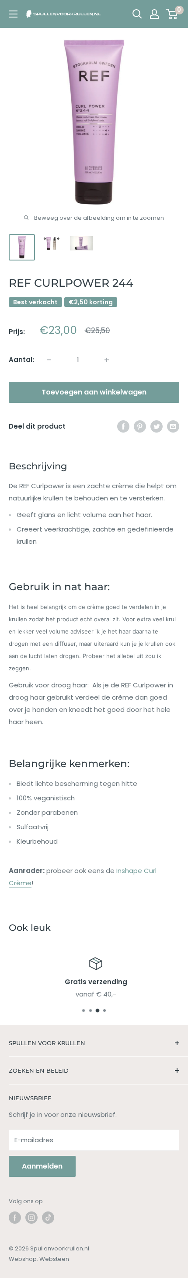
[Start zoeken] (137, 14)
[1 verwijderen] (106, 360)
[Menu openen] (13, 14)
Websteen (54, 1259)
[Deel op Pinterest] (140, 426)
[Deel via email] (173, 426)
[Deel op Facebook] (123, 426)
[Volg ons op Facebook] (15, 1217)
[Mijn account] (154, 14)
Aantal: (21, 359)
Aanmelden (42, 1166)
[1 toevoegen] (49, 360)
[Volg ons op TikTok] (48, 1217)
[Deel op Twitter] (156, 426)
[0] (172, 14)
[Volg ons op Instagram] (31, 1217)
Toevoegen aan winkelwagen (94, 392)
